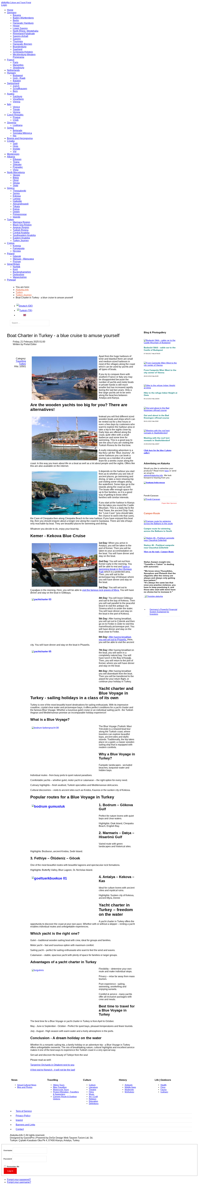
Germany (11, 12)
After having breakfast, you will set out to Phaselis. (115, 638)
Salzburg (17, 96)
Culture (92, 1085)
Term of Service (24, 1111)
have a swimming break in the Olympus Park (115, 569)
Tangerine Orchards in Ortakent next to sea (52, 1065)
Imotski (16, 149)
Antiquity (129, 1085)
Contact (20, 1129)
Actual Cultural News (26, 1085)
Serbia (10, 128)
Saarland (17, 49)
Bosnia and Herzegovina (20, 138)
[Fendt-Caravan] (152, 499)
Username (7, 1151)
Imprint (19, 1120)
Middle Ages (130, 1087)
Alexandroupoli (21, 204)
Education (93, 1101)
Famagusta (18, 248)
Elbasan (17, 159)
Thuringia (18, 41)
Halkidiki (17, 201)
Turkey (10, 219)
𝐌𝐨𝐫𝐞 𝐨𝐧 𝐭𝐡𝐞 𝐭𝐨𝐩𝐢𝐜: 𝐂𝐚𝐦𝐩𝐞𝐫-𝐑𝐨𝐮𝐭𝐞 (159, 551)
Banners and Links (25, 1124)
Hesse (16, 25)
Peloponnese (20, 214)
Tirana (16, 162)
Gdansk (17, 256)
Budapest (18, 75)
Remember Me (13, 1167)
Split (15, 143)
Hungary (11, 73)
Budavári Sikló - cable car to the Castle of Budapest (160, 348)
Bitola (16, 177)
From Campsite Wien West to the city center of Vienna (160, 371)
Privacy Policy (23, 1115)
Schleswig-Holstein (23, 52)
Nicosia (17, 251)
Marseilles (18, 65)
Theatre (92, 1089)
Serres (16, 193)
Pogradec (18, 167)
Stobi (15, 185)
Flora (163, 1087)
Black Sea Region (22, 225)
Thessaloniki (19, 190)
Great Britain (13, 264)
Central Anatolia (21, 232)
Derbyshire (18, 274)
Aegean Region (21, 227)
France (10, 60)
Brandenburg (19, 46)
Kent (15, 269)
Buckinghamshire (22, 272)
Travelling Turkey (21, 362)
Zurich (16, 86)
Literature (93, 1087)
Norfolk (16, 266)
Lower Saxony (20, 28)
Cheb (16, 120)
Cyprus (10, 243)
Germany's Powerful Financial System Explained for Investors (163, 611)
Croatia (11, 141)
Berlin (16, 20)
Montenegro (13, 154)
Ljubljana (17, 125)
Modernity (129, 1089)
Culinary (164, 1092)
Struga (16, 183)
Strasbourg (18, 67)
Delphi (16, 211)
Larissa (16, 198)
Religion (92, 1099)
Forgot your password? (19, 1179)
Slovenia (11, 122)
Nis (14, 135)
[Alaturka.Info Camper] (153, 596)
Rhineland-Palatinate (24, 33)
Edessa (17, 196)
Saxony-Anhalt (20, 36)
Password (7, 1159)
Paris (15, 62)
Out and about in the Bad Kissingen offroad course (156, 416)
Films (91, 1092)
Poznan (17, 261)
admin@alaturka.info (153, 475)
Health (164, 1085)
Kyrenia (17, 246)
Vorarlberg (18, 99)
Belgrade (17, 130)
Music (91, 1094)
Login (4, 5)
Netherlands (13, 70)
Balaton (17, 80)
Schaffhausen (20, 88)
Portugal (11, 280)
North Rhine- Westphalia (25, 31)
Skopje (16, 175)
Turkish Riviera (20, 230)
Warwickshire (20, 277)
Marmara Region (21, 222)
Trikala (16, 206)
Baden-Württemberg (23, 18)
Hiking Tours (58, 1085)
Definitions (93, 1103)
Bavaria (17, 15)
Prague (16, 117)
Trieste (16, 109)
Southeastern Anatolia (24, 235)
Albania (11, 156)
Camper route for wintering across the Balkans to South (158, 529)
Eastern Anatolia (21, 238)
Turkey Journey (21, 240)
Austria (10, 94)
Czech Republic (15, 115)
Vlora (15, 170)
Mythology (129, 1092)
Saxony (17, 39)
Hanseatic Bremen (22, 44)
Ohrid (16, 180)
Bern (15, 91)
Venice (16, 107)
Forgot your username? (19, 1182)
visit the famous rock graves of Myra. (100, 590)
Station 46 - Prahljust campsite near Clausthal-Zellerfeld (159, 546)
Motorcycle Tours (61, 1089)
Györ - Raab (19, 78)
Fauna (164, 1089)
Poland (10, 253)
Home (10, 10)
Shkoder (17, 164)
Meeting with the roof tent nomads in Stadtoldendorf (157, 439)
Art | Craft (93, 1096)
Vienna (16, 101)
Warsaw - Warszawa (23, 259)
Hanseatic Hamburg (23, 23)
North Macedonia (16, 172)
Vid (14, 151)
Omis (15, 146)
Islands (16, 217)
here (166, 471)
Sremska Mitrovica (22, 133)
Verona (16, 112)
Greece (11, 188)
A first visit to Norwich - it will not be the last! (52, 1070)
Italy (9, 104)
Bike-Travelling (60, 1087)
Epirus (16, 209)
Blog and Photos (24, 1087)
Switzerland (13, 83)
